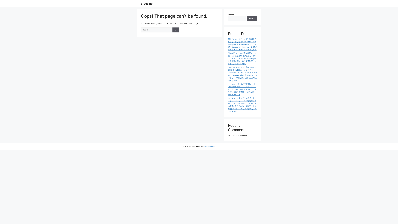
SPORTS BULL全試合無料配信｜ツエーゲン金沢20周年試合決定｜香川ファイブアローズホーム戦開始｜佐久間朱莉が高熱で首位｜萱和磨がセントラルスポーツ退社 (242, 58)
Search (231, 15)
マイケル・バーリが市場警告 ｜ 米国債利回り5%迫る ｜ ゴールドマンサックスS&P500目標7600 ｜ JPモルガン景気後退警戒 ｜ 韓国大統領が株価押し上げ (242, 89)
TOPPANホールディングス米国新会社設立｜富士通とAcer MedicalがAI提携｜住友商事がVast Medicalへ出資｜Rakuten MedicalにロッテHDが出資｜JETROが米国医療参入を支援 (242, 44)
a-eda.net (147, 3)
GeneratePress (210, 146)
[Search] (175, 29)
